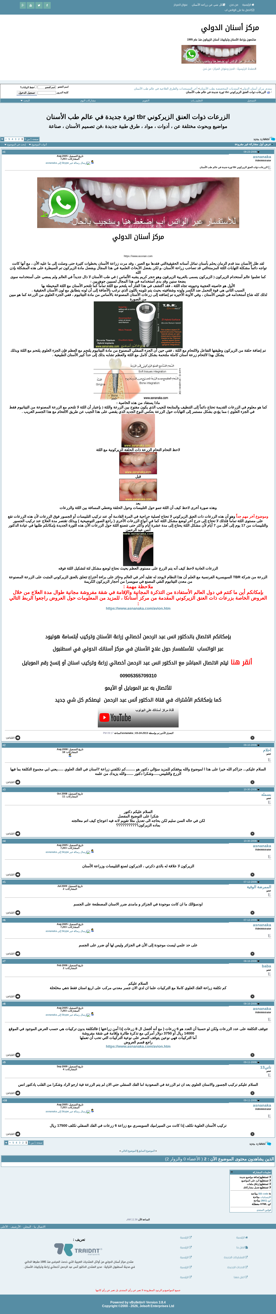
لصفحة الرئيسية (246, 68)
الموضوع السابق (146, 1150)
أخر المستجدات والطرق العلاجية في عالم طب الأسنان (165, 88)
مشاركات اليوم (88, 100)
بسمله (266, 794)
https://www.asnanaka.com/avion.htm (138, 608)
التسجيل (251, 100)
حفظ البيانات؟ (27, 87)
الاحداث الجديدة (236, 1267)
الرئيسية (247, 4)
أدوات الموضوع (39, 144)
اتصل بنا (240, 1247)
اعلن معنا (239, 1277)
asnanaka (262, 157)
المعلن (27, 1226)
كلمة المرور (62, 92)
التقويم (145, 100)
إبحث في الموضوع (16, 144)
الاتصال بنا (39, 1226)
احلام (267, 750)
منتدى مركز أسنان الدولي (257, 88)
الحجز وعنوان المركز (224, 68)
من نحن (207, 68)
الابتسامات (265, 1197)
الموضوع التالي (129, 1150)
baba (266, 966)
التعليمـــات (197, 100)
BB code (263, 1193)
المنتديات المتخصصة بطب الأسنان (219, 88)
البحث (26, 100)
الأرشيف (16, 1226)
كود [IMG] (266, 1200)
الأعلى (4, 1226)
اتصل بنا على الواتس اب (238, 10)
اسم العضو (63, 86)
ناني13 (265, 1067)
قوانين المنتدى (264, 1210)
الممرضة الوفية (259, 887)
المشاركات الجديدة (234, 1257)
